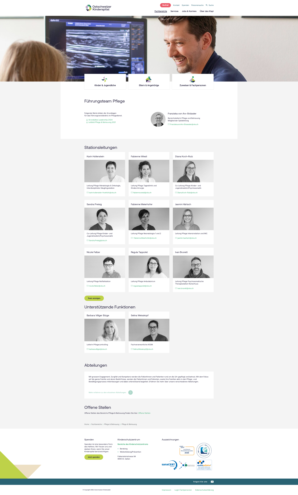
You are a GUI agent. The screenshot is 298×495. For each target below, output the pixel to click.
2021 (113, 122)
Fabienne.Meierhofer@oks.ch (145, 238)
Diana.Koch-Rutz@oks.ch (188, 193)
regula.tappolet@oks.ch (142, 286)
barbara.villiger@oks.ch (98, 349)
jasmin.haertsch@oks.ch (187, 238)
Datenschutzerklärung (204, 490)
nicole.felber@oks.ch (97, 286)
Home (86, 424)
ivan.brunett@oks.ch (186, 288)
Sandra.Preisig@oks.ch (98, 240)
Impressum (166, 490)
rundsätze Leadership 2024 (101, 120)
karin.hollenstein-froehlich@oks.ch (102, 193)
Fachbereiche (96, 424)
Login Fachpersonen (183, 490)
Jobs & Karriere (189, 11)
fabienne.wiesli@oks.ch (142, 193)
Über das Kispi (207, 11)
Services (174, 11)
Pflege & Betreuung (111, 424)
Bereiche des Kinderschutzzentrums (133, 444)
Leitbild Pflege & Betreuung (99, 122)
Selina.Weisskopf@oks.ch (143, 349)
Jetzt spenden (94, 457)
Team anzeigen (94, 298)
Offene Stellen (144, 413)
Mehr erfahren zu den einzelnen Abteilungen (107, 392)
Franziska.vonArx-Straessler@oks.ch (184, 124)
